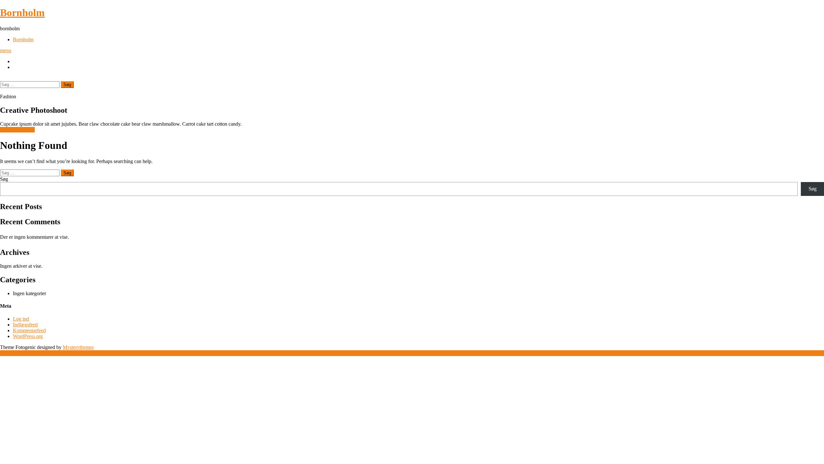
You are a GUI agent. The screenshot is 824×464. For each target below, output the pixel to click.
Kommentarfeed (29, 330)
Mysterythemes (78, 347)
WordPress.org (28, 336)
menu (5, 50)
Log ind (21, 319)
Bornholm (22, 12)
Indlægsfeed (25, 324)
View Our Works (17, 129)
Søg (4, 179)
